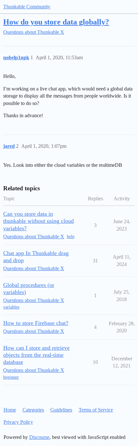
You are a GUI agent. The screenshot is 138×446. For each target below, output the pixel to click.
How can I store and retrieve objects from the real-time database (36, 355)
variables (11, 307)
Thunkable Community (26, 6)
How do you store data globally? (56, 21)
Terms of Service (96, 410)
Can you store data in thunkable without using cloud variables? (38, 221)
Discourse (39, 437)
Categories (33, 410)
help (70, 236)
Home (10, 410)
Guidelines (61, 410)
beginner (11, 377)
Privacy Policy (18, 422)
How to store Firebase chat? (35, 323)
